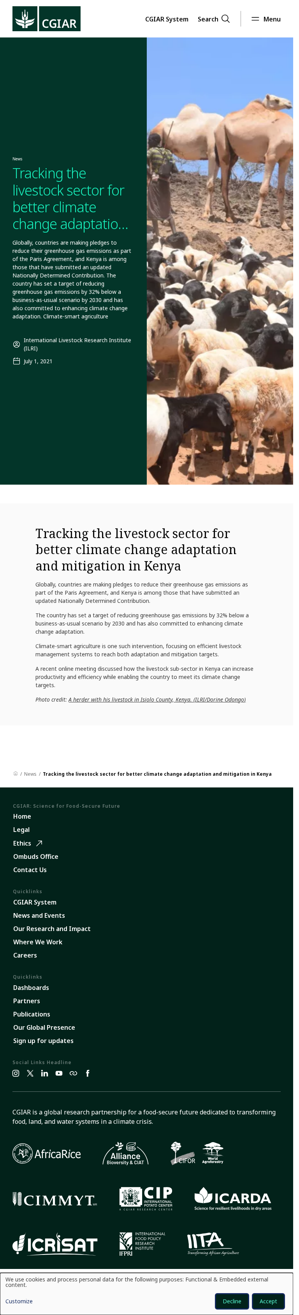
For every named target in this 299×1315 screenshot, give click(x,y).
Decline (232, 1301)
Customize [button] (19, 1302)
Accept (268, 1301)
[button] (167, 19)
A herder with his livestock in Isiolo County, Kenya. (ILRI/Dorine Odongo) (157, 699)
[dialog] (146, 1294)
